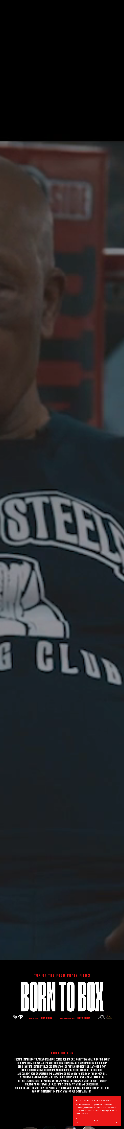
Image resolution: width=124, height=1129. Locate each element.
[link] (22, 6)
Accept (97, 1120)
